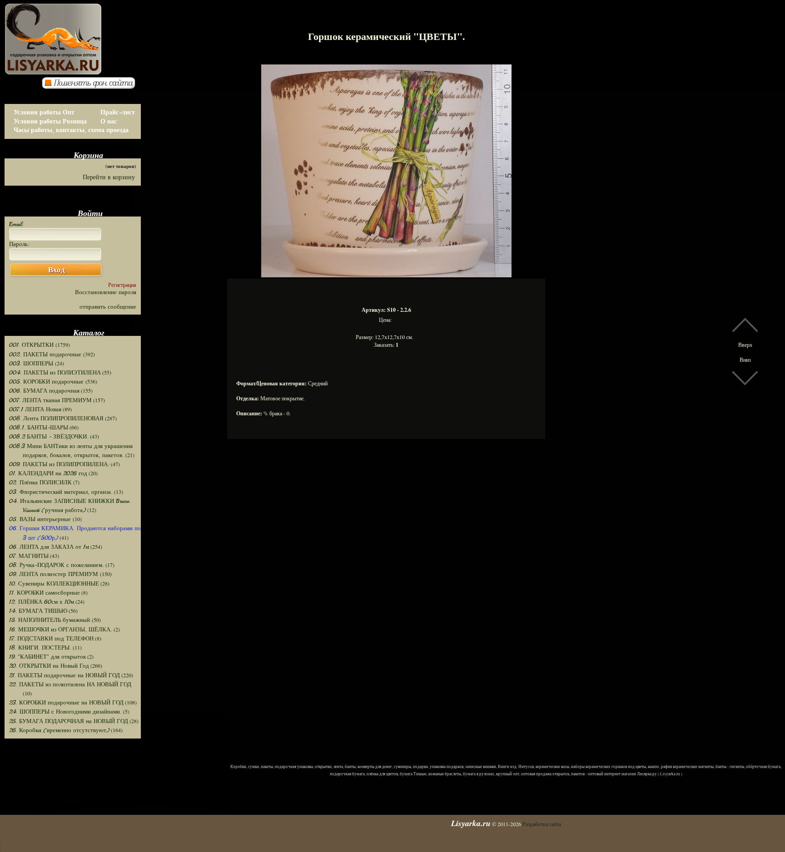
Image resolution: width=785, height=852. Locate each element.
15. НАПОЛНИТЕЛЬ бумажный (50, 620)
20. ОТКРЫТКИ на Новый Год (49, 666)
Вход (56, 270)
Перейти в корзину (109, 177)
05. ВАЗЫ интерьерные (41, 519)
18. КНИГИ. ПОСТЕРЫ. (40, 647)
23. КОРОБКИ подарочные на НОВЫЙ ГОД (66, 702)
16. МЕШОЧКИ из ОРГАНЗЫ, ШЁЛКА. (60, 629)
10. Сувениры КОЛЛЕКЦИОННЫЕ (54, 583)
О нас (108, 121)
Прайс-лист (117, 112)
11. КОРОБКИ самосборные (44, 592)
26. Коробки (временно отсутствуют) (59, 730)
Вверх (745, 344)
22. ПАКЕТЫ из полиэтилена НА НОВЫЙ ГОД (70, 684)
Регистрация (122, 284)
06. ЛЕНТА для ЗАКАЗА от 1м (49, 547)
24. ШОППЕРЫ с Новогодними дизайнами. (65, 711)
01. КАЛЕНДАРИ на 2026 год (48, 473)
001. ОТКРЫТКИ (32, 345)
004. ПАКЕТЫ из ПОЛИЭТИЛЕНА (55, 372)
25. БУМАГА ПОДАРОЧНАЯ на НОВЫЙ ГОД (68, 721)
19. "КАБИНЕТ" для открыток (47, 656)
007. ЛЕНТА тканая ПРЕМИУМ (50, 400)
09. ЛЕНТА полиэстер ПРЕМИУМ (54, 574)
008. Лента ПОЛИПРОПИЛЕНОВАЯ (56, 418)
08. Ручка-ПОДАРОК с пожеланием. (56, 565)
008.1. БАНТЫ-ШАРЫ (38, 427)
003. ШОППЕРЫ (32, 363)
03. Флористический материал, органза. (61, 492)
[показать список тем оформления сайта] (91, 86)
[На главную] (95, 32)
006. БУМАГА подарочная (44, 390)
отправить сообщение (107, 306)
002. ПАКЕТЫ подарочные (46, 354)
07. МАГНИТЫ (29, 556)
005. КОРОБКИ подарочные (47, 381)
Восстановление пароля (105, 292)
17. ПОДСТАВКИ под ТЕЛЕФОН (51, 638)
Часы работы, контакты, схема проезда (71, 130)
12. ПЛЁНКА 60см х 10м (41, 602)
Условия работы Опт (44, 112)
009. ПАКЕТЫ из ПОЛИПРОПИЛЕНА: (59, 464)
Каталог (88, 332)
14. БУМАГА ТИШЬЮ (38, 611)
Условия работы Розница (50, 121)
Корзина (88, 155)
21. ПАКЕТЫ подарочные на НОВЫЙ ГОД (64, 675)
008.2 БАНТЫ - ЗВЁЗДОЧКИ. (49, 436)
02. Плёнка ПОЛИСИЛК (40, 482)
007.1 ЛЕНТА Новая (35, 409)
